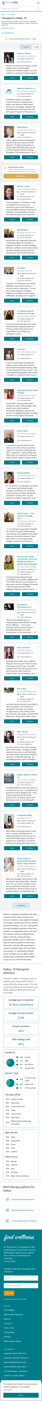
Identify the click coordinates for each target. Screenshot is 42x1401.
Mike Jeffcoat (22, 732)
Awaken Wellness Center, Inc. (27, 776)
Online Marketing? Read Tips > (15, 1362)
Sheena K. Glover (24, 53)
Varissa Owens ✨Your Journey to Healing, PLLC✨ (25, 516)
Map (37, 47)
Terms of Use (9, 1328)
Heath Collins (22, 431)
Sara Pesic (21, 349)
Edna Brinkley (22, 230)
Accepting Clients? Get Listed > (15, 1353)
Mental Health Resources (13, 1314)
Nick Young (21, 689)
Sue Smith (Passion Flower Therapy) (27, 391)
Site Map (7, 1337)
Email (12, 78)
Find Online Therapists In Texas (23, 1199)
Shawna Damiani (23, 473)
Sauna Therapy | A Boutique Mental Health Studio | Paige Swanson (26, 861)
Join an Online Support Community (24, 1221)
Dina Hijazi (21, 268)
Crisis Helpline (9, 1310)
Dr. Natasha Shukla (24, 815)
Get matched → (21, 176)
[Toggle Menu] (38, 3)
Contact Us (8, 1323)
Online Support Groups (12, 1341)
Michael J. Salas (23, 186)
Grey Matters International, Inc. (24, 605)
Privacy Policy (9, 1332)
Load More (21, 905)
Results (26, 47)
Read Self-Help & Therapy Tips (22, 1210)
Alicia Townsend (23, 647)
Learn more (7, 1389)
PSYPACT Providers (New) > (14, 1375)
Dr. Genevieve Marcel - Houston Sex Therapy (26, 312)
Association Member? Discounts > (16, 1358)
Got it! (21, 1395)
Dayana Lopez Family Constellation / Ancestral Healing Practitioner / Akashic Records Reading (27, 560)
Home (3, 15)
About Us (7, 1319)
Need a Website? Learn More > (15, 1366)
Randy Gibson (22, 127)
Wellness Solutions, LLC (26, 88)
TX (8, 15)
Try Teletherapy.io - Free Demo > (16, 1371)
